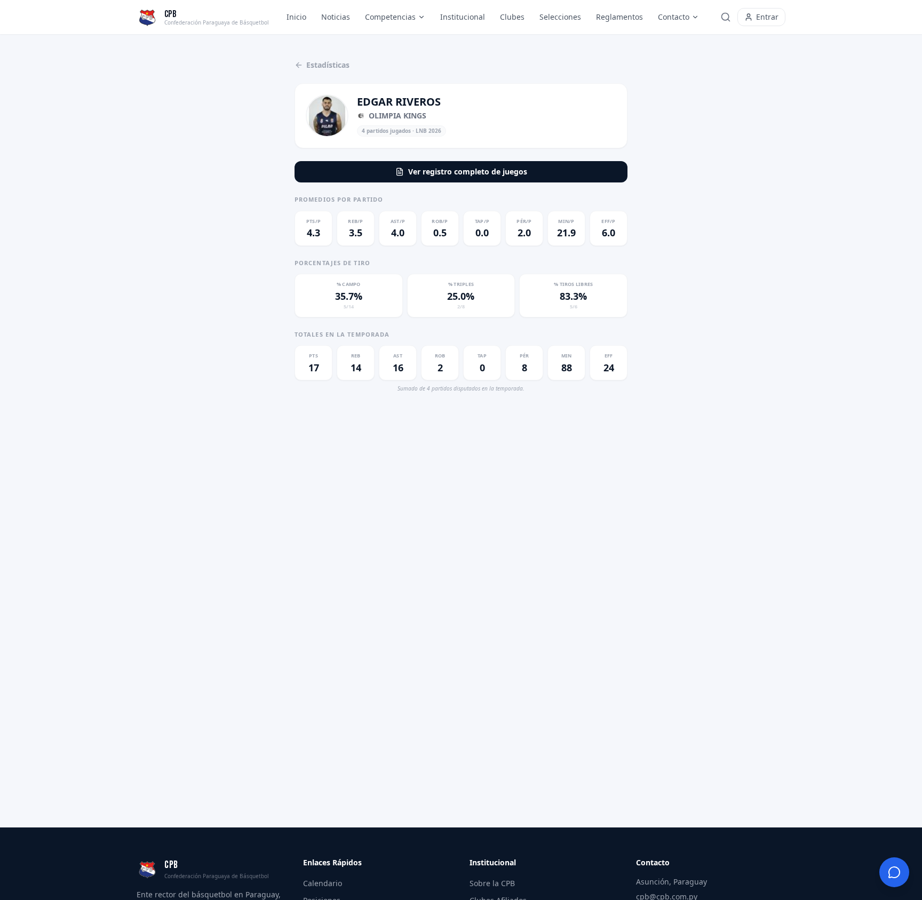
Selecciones (560, 17)
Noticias (335, 17)
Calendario (322, 883)
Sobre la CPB (492, 883)
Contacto (673, 17)
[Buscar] (725, 17)
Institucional (462, 17)
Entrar (767, 17)
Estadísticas (327, 65)
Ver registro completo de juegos (467, 171)
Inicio (296, 17)
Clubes (512, 17)
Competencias (390, 17)
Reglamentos (619, 17)
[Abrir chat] (894, 872)
